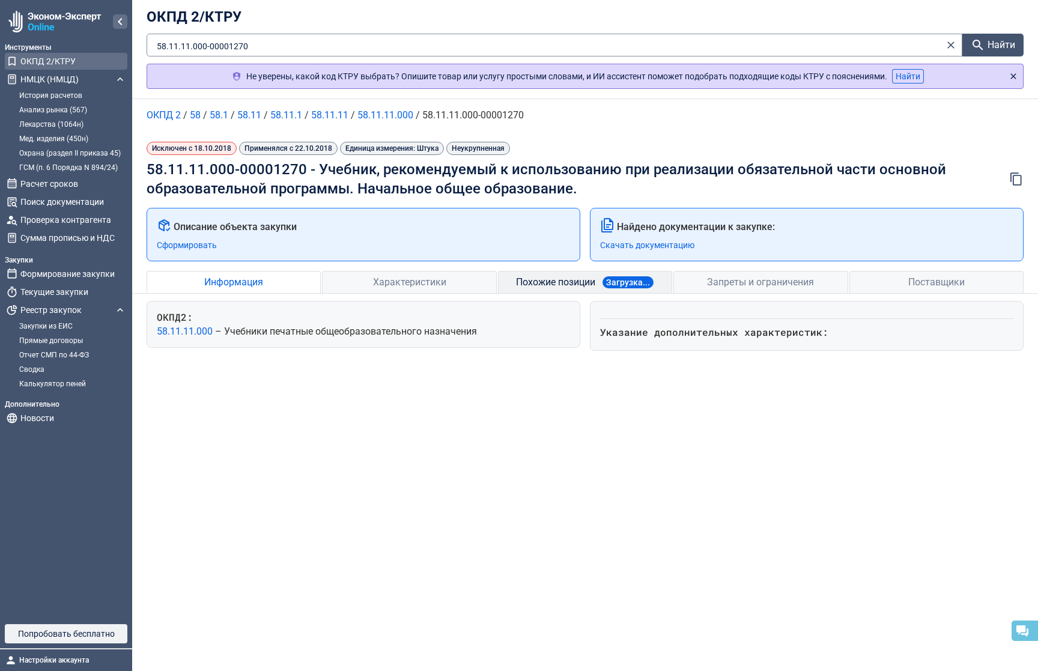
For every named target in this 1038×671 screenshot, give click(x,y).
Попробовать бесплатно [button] (66, 634)
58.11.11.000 (186, 331)
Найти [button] (908, 76)
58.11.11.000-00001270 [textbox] (202, 46)
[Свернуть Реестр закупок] (120, 310)
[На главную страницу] (53, 21)
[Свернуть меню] (120, 21)
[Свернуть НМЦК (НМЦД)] (120, 79)
